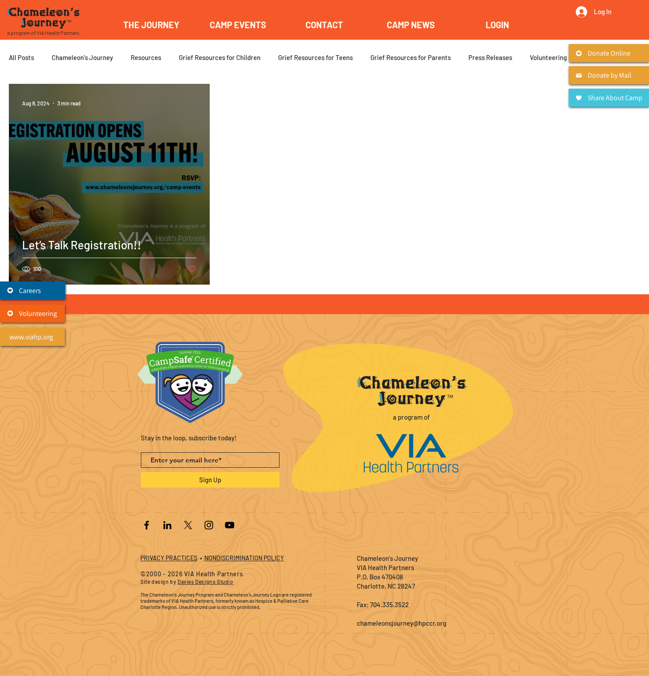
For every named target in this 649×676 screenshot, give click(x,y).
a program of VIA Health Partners (43, 33)
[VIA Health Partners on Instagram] (209, 525)
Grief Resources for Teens (315, 57)
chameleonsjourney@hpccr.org (401, 623)
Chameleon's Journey (82, 57)
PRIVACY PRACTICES (168, 558)
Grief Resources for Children (219, 57)
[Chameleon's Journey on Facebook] (146, 525)
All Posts (21, 57)
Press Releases (490, 57)
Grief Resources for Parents (410, 57)
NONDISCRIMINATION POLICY (244, 558)
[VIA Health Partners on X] (188, 525)
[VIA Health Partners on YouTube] (229, 525)
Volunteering (548, 57)
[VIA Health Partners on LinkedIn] (167, 525)
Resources (146, 57)
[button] (238, 25)
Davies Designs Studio (205, 581)
